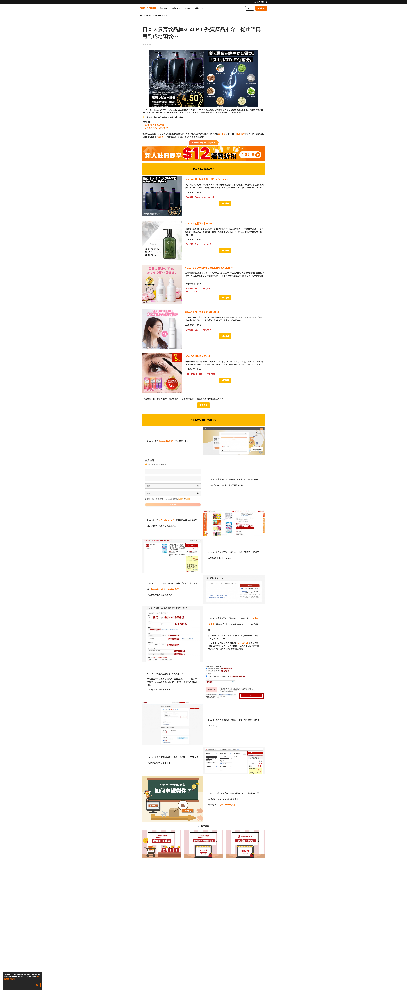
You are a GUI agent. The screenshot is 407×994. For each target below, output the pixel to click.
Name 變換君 (243, 643)
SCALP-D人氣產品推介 (154, 125)
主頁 (141, 15)
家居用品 (158, 15)
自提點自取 (240, 134)
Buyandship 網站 (166, 441)
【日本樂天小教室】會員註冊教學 (165, 589)
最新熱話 (149, 15)
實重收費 (222, 134)
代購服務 (159, 137)
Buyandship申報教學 (227, 805)
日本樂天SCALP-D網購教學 (156, 128)
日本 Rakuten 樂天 (166, 520)
